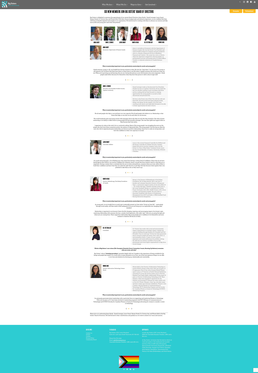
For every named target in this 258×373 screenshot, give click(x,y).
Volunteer (249, 11)
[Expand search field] (239, 2)
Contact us (89, 333)
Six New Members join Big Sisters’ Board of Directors (129, 11)
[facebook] (251, 1)
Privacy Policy (90, 338)
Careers (88, 336)
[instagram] (244, 1)
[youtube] (254, 1)
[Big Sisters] (10, 7)
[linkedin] (247, 1)
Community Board (91, 339)
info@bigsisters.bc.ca (119, 340)
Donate (236, 11)
